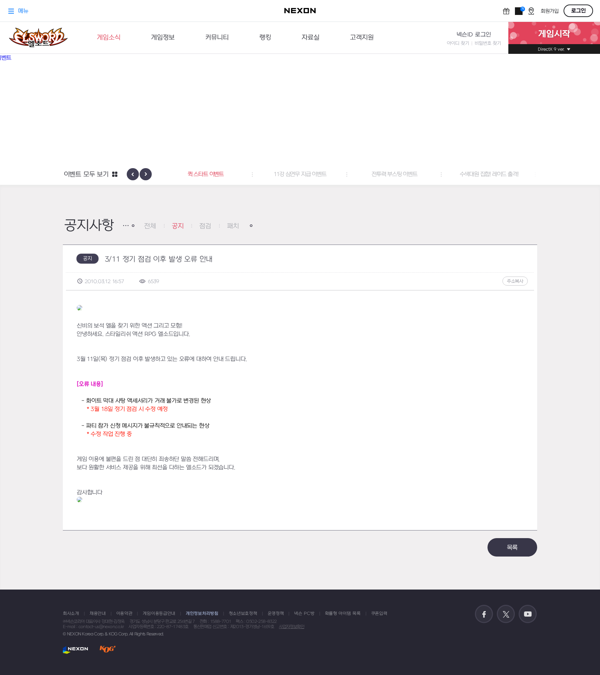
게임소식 (108, 37)
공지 (178, 226)
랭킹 (265, 37)
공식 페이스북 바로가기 (484, 614)
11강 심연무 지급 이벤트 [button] (300, 174)
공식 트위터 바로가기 (506, 614)
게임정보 (163, 37)
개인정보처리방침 (202, 613)
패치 (233, 226)
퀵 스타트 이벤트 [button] (206, 174)
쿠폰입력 (379, 613)
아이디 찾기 (458, 43)
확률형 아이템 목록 (343, 613)
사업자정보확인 (291, 626)
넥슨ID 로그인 (474, 35)
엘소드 (38, 37)
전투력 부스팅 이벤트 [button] (394, 174)
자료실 (310, 37)
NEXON (75, 650)
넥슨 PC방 (304, 613)
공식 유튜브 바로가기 (527, 614)
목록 (512, 547)
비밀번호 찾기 (488, 43)
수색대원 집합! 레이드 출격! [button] (489, 174)
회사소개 (71, 613)
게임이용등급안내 (159, 613)
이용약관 (124, 613)
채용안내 (98, 613)
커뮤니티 (217, 37)
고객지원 (362, 37)
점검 (205, 226)
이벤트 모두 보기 (86, 174)
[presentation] (133, 174)
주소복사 (515, 281)
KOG (107, 650)
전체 (150, 226)
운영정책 (276, 613)
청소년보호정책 (243, 613)
